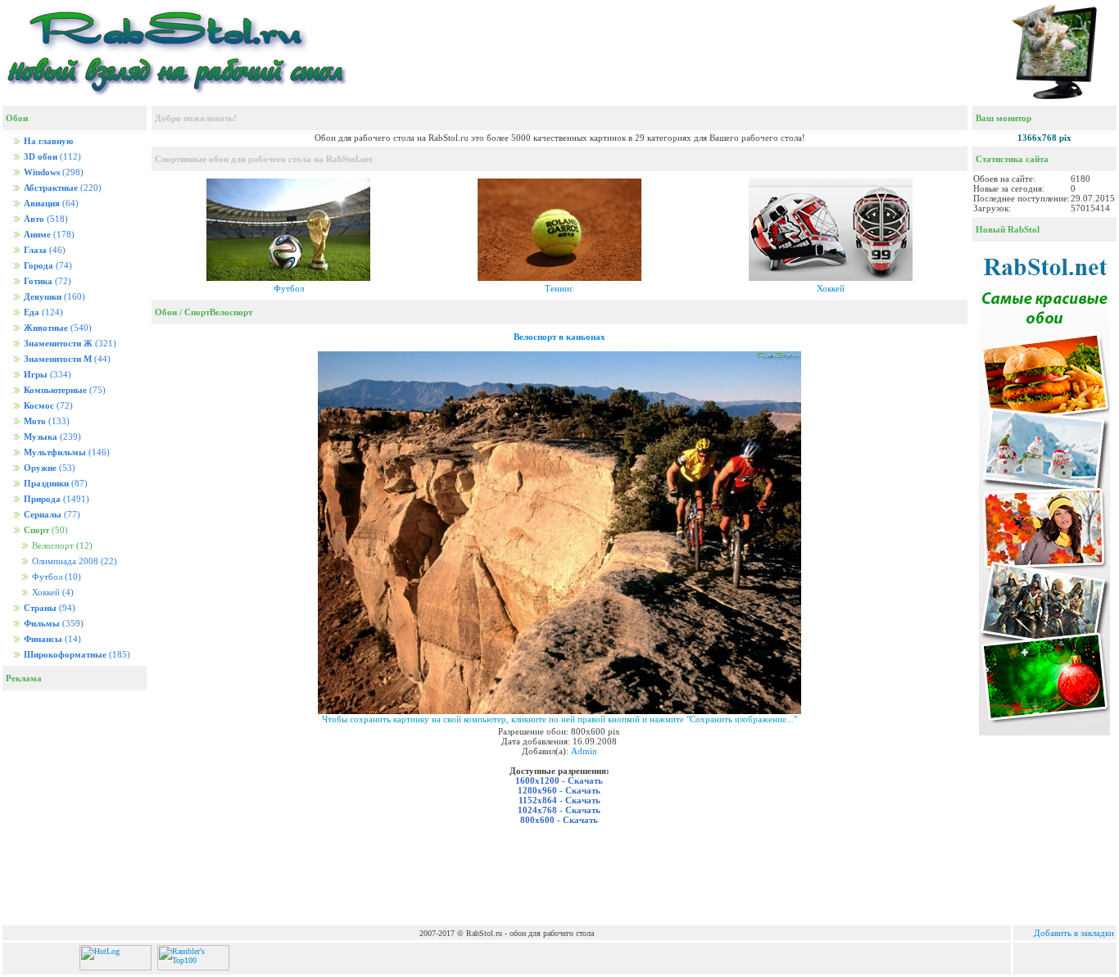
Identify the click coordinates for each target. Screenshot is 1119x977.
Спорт (197, 312)
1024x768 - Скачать (559, 810)
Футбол (55, 576)
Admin (584, 751)
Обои (166, 312)
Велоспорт (231, 312)
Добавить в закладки (1074, 933)
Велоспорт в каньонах (559, 336)
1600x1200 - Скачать (559, 780)
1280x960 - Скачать (559, 790)
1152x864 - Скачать (559, 800)
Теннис (559, 288)
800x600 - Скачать (559, 820)
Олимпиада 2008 (73, 561)
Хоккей (51, 592)
